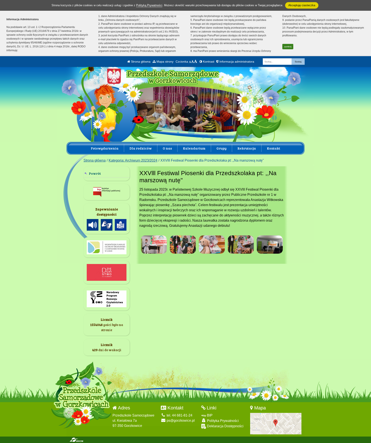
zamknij (287, 46)
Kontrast (208, 61)
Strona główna (140, 61)
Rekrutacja (246, 148)
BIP (209, 415)
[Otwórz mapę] (275, 423)
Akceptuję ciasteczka (301, 5)
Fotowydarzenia (105, 148)
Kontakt (273, 148)
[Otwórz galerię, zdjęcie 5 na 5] (270, 244)
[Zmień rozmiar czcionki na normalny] (190, 61)
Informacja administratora (236, 61)
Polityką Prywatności (149, 5)
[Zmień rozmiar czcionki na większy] (192, 61)
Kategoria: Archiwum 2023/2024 (133, 160)
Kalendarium (194, 148)
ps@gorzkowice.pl (180, 420)
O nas (167, 148)
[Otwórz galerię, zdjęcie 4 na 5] (241, 244)
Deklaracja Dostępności (224, 426)
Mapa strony (164, 61)
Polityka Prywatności (222, 421)
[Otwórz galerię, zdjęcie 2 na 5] (183, 244)
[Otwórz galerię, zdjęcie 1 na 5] (154, 244)
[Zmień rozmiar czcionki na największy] (195, 61)
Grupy (221, 148)
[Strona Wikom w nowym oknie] (76, 440)
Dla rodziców (140, 148)
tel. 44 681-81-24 (179, 415)
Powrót (95, 173)
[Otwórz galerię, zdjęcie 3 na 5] (212, 244)
